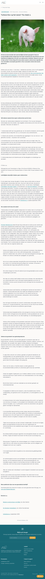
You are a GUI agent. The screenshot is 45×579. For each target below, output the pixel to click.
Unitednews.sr (24, 200)
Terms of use (41, 573)
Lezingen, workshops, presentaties (7, 563)
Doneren (25, 567)
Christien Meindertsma (7, 224)
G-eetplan (26, 552)
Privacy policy (35, 573)
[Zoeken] (40, 2)
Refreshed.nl (21, 574)
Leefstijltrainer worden (5, 561)
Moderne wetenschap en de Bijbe (11, 502)
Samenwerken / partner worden (30, 565)
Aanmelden (32, 537)
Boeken (25, 554)
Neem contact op (27, 561)
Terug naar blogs (6, 7)
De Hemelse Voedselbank (9, 508)
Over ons (25, 563)
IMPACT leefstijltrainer (28, 550)
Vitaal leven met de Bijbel (29, 548)
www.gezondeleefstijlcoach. (8, 489)
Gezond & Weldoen (32, 186)
